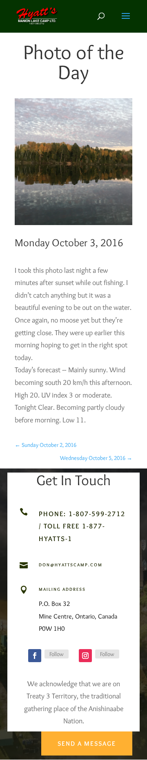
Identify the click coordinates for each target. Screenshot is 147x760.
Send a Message (87, 743)
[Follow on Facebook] (34, 655)
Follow (56, 654)
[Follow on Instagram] (85, 655)
